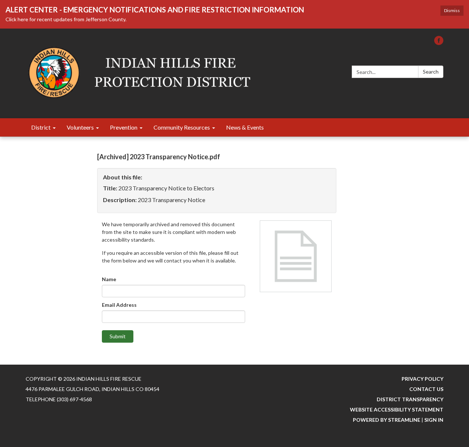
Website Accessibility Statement (396, 409)
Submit (118, 336)
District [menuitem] (41, 127)
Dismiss (452, 10)
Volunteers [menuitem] (80, 127)
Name (109, 279)
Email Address (119, 305)
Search (431, 71)
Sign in (433, 420)
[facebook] (438, 42)
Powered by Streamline (386, 420)
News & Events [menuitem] (245, 127)
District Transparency (410, 399)
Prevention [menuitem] (123, 127)
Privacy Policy (422, 379)
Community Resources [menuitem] (182, 127)
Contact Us (426, 389)
